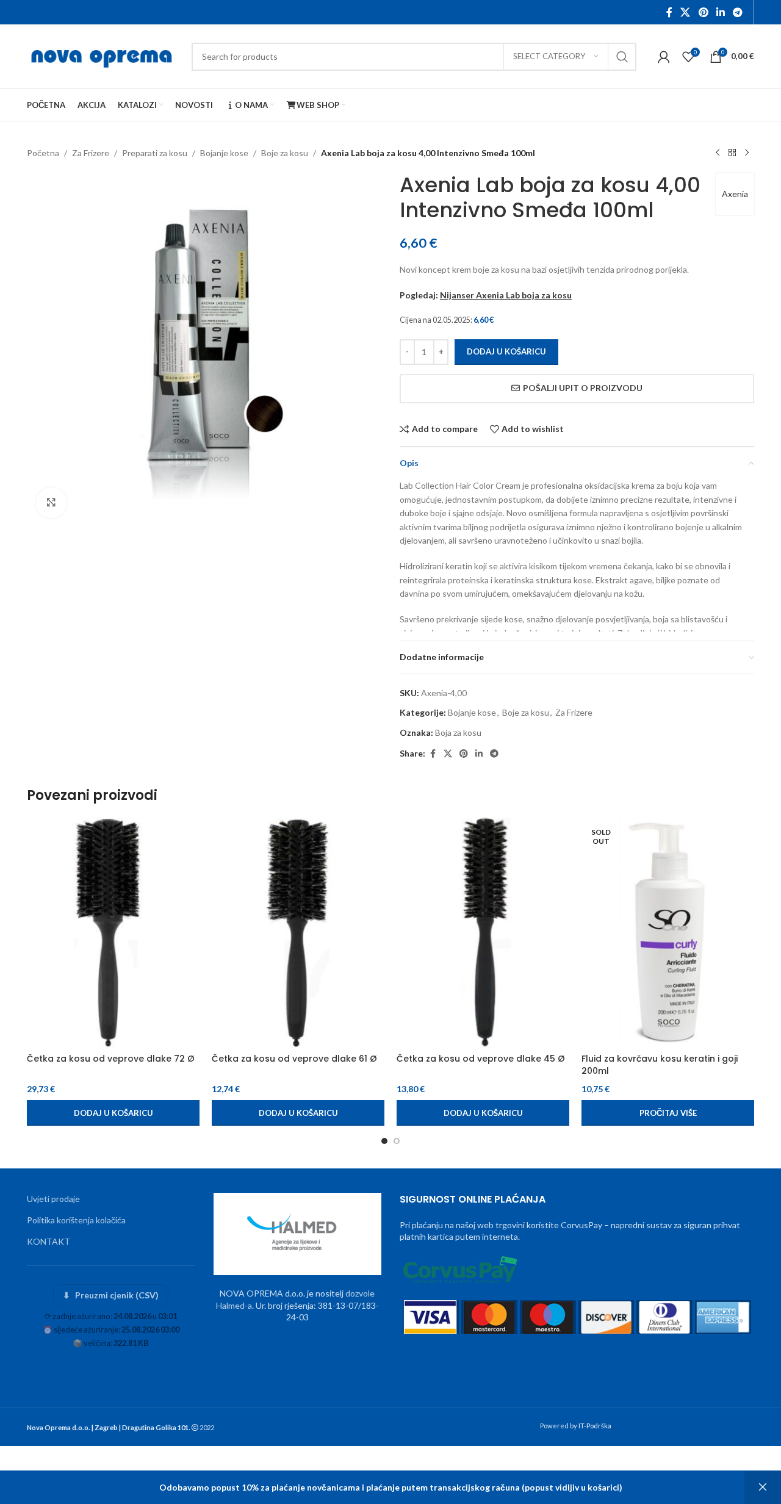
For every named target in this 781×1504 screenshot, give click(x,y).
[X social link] (685, 12)
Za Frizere (90, 153)
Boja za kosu (458, 732)
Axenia (735, 194)
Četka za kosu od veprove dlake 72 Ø (111, 1058)
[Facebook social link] (669, 12)
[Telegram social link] (738, 12)
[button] (113, 1113)
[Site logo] (103, 55)
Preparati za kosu (154, 153)
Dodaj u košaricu (506, 351)
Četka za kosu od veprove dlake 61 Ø (294, 1058)
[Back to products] (732, 153)
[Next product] (747, 153)
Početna (43, 153)
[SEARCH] (622, 57)
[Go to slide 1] (384, 1141)
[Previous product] (717, 153)
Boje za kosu (284, 153)
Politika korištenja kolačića (76, 1220)
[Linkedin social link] (720, 12)
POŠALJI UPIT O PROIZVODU (582, 388)
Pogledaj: (486, 295)
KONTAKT (48, 1241)
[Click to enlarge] (51, 503)
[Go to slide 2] (397, 1141)
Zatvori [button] (762, 1487)
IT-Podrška (594, 1426)
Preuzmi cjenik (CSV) (111, 1295)
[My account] (664, 57)
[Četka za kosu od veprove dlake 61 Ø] (298, 933)
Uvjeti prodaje (53, 1198)
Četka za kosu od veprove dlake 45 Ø (481, 1058)
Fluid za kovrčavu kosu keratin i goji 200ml (659, 1064)
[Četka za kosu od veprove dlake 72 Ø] (113, 933)
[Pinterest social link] (703, 12)
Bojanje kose (224, 153)
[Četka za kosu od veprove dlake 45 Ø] (483, 933)
